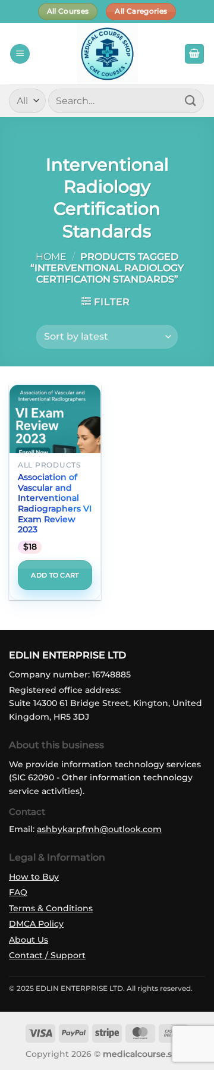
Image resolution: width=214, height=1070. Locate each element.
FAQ (18, 892)
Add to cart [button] (55, 575)
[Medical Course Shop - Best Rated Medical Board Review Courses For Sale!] (107, 53)
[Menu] (20, 54)
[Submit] (191, 100)
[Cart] (194, 54)
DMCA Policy (36, 923)
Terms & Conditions (51, 908)
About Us (28, 939)
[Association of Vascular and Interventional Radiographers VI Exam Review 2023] (55, 453)
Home (51, 256)
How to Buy (34, 876)
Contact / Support (47, 955)
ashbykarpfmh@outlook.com (99, 829)
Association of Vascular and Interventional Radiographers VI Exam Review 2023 (55, 503)
